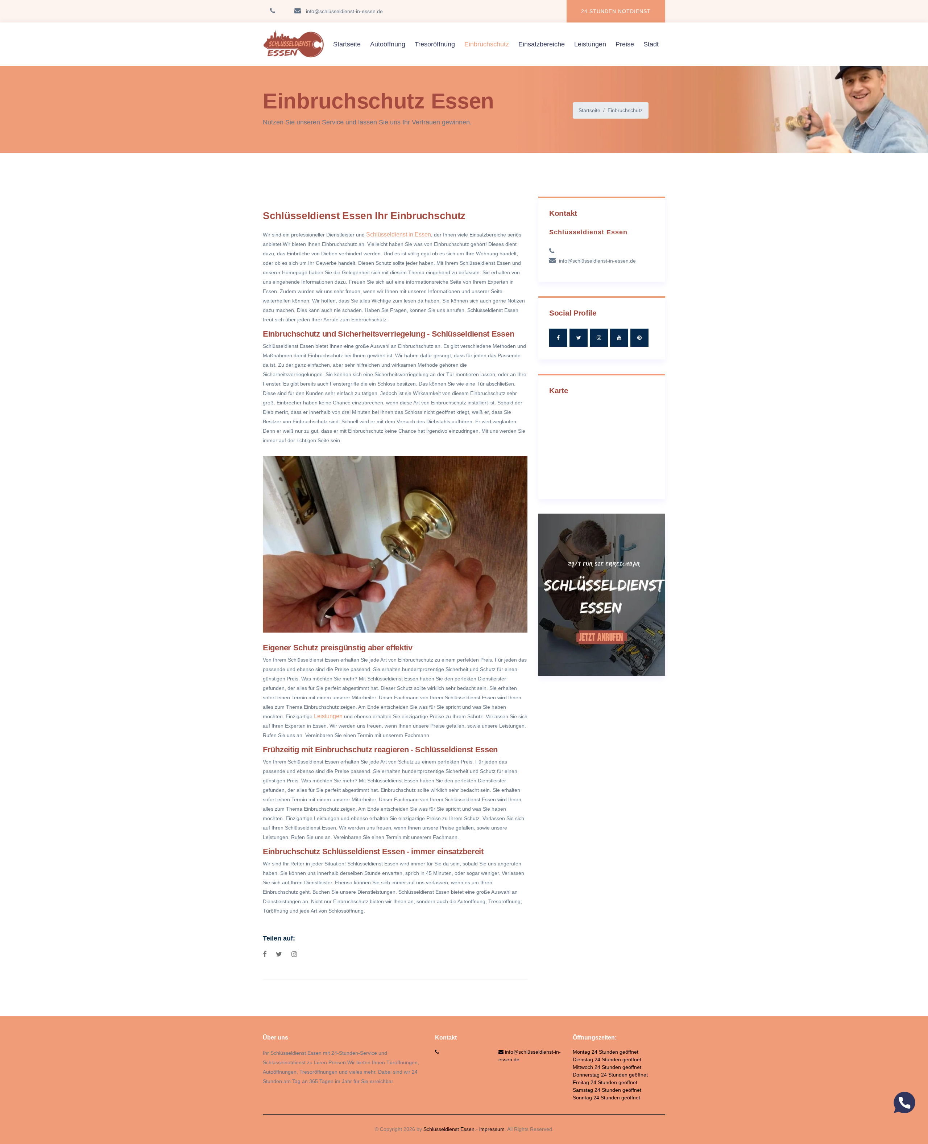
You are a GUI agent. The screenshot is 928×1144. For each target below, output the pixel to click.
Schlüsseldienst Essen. (449, 1129)
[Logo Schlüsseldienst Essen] (293, 44)
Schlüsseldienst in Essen (398, 234)
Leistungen (590, 44)
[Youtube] (619, 338)
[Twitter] (578, 338)
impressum (492, 1129)
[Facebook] (558, 338)
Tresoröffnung (435, 44)
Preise (625, 44)
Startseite (347, 44)
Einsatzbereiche (541, 44)
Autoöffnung (387, 44)
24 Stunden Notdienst (616, 11)
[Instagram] (599, 338)
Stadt (651, 44)
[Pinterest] (639, 338)
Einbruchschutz (486, 44)
